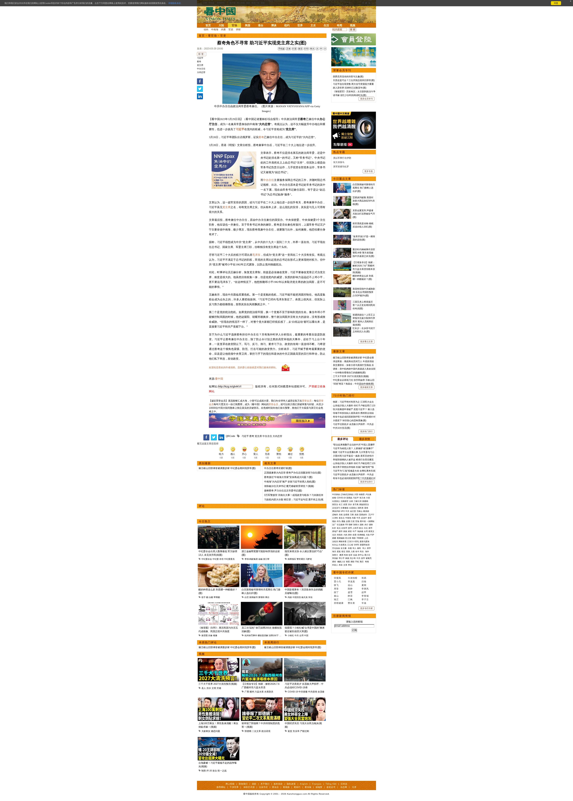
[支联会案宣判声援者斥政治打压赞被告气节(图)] (342, 210)
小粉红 (291, 635)
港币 (370, 528)
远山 (350, 585)
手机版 (281, 48)
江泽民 (335, 518)
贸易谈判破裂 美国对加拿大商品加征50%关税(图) (364, 200)
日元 (366, 528)
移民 (359, 548)
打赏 (294, 48)
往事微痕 (344, 508)
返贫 (290, 731)
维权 (354, 538)
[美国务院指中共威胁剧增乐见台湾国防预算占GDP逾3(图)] (342, 289)
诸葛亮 (369, 558)
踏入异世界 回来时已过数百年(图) (349, 87)
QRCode (230, 436)
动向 (206, 29)
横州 (252, 691)
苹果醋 (217, 597)
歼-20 (209, 770)
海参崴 (360, 531)
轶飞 (336, 585)
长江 (341, 504)
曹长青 (351, 603)
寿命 (341, 565)
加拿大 (356, 525)
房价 (350, 535)
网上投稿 (230, 784)
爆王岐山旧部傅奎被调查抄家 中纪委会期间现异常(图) (227, 468)
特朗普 (362, 494)
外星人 (335, 565)
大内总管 (201, 72)
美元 (339, 528)
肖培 (221, 559)
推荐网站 (221, 787)
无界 (354, 787)
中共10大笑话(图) (341, 428)
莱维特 (261, 597)
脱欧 (362, 525)
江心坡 (350, 545)
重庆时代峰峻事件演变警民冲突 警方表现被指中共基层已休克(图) (364, 252)
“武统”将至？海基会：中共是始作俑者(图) (353, 383)
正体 (288, 48)
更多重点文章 (366, 341)
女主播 (344, 548)
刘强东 (340, 535)
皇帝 (363, 558)
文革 (345, 565)
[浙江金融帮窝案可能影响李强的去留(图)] (261, 527)
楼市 (341, 531)
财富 (350, 531)
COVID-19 (293, 691)
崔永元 (342, 518)
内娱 (290, 597)
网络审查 (342, 541)
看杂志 (275, 787)
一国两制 (370, 521)
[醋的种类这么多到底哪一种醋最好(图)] (218, 565)
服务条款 (278, 784)
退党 (366, 508)
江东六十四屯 (353, 541)
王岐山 (359, 511)
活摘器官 (344, 501)
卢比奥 (368, 494)
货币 (350, 528)
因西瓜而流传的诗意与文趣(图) (348, 76)
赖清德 (366, 511)
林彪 (347, 558)
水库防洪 (268, 691)
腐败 (343, 521)
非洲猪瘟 (361, 535)
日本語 (344, 784)
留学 (369, 548)
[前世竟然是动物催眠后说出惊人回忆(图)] (342, 223)
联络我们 (243, 784)
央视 (350, 548)
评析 (238, 29)
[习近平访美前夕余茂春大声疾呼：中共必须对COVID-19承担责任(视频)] (305, 659)
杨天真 (304, 597)
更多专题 (368, 171)
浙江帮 (266, 559)
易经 (334, 562)
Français (316, 784)
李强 (247, 559)
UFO (343, 511)
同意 (556, 3)
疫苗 (345, 504)
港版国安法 (364, 504)
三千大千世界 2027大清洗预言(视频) (217, 684)
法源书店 (263, 787)
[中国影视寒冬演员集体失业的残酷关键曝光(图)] (305, 565)
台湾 (301, 635)
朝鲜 (350, 525)
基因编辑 (341, 538)
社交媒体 (341, 525)
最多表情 (364, 439)
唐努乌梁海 (364, 541)
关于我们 (265, 784)
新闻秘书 (253, 597)
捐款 (254, 784)
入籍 (353, 551)
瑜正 (336, 599)
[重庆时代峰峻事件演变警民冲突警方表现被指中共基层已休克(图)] (342, 249)
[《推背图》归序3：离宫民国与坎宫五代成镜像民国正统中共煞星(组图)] (218, 603)
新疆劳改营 (365, 545)
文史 (313, 25)
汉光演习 (336, 508)
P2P (372, 535)
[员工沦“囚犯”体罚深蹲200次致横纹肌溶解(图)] (261, 603)
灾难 (219, 688)
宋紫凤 (337, 578)
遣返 (339, 551)
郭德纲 (248, 731)
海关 (334, 551)
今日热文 (205, 521)
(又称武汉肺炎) (347, 494)
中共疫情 (312, 691)
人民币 (355, 528)
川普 (356, 494)
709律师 (359, 538)
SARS (356, 545)
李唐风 (365, 588)
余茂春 (321, 691)
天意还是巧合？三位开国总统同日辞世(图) (354, 80)
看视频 (286, 787)
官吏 (230, 29)
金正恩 (353, 511)
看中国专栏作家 (343, 572)
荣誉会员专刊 (342, 70)
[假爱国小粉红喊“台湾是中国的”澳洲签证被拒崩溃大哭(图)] (305, 603)
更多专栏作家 (366, 608)
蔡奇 (199, 61)
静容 (350, 596)
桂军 (350, 555)
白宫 (247, 597)
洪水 (209, 688)
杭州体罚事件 (251, 635)
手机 (357, 562)
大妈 (345, 535)
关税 (341, 514)
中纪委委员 (229, 559)
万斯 (352, 514)
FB (346, 525)
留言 (300, 48)
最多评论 (342, 439)
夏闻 (364, 585)
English (304, 784)
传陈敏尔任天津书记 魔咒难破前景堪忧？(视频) (289, 486)
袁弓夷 (355, 504)
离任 (267, 597)
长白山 (335, 545)
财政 (345, 531)
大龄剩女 (205, 731)
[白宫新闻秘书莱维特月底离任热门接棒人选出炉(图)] (261, 565)
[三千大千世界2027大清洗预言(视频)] (218, 659)
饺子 (203, 597)
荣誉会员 (307, 400)
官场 (234, 25)
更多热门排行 (366, 431)
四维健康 (339, 603)
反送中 (364, 518)
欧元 (361, 528)
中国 (306, 635)
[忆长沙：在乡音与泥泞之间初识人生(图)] (342, 328)
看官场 (212, 35)
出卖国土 (336, 501)
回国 (348, 551)
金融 (260, 559)
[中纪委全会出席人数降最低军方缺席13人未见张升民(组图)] (218, 527)
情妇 (334, 521)
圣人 (203, 688)
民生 (362, 551)
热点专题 (339, 152)
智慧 (348, 562)
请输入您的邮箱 (354, 621)
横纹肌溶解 (263, 635)
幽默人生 (341, 562)
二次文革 (256, 731)
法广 (334, 525)
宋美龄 (335, 558)
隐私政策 (291, 784)
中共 (297, 635)
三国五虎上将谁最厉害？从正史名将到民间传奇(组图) (364, 305)
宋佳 (310, 597)
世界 (300, 25)
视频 (352, 25)
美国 (247, 25)
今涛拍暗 (352, 578)
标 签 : (201, 54)
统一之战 (222, 770)
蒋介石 (367, 555)
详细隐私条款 (174, 3)
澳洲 (341, 555)
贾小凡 (337, 581)
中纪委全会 (206, 559)
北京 (334, 535)
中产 (354, 531)
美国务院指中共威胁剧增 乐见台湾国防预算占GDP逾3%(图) (364, 292)
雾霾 (334, 538)
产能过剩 (304, 731)
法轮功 (335, 541)
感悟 (352, 562)
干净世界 (234, 787)
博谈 (274, 25)
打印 (306, 48)
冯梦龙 (309, 559)
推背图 (204, 635)
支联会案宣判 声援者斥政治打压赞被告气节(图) (364, 213)
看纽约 (297, 787)
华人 (354, 548)
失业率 (296, 731)
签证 (343, 551)
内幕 (223, 29)
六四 (368, 498)
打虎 (353, 521)
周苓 (336, 588)
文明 (214, 688)
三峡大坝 (358, 501)
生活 (326, 25)
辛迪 (364, 603)
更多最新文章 (366, 387)
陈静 (350, 588)
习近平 (200, 58)
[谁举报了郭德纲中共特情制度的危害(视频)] (261, 699)
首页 (208, 25)
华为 (339, 521)
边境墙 (346, 514)
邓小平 (342, 558)
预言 (362, 562)
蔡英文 (371, 531)
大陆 (221, 25)
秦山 (336, 596)
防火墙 (348, 538)
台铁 (351, 501)
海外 (367, 551)
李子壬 (365, 599)
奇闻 (339, 25)
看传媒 (308, 787)
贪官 (370, 518)
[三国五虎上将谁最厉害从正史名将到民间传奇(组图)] (342, 301)
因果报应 (292, 559)
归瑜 (364, 581)
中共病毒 (303, 691)
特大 (312, 48)
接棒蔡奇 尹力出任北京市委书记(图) (283, 490)
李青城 (365, 596)
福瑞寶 (319, 787)
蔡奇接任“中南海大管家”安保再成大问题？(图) (288, 477)
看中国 (221, 13)
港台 (260, 25)
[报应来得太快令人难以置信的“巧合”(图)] (305, 527)
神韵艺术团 (249, 787)
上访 (366, 538)
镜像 (215, 635)
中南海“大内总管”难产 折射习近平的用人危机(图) (289, 481)
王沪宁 (371, 514)
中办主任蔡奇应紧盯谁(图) (278, 468)
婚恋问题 (215, 731)
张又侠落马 (338, 162)
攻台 (214, 770)
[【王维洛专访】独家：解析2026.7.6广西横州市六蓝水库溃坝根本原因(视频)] (261, 659)
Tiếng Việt (331, 784)
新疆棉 (365, 501)
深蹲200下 (274, 635)
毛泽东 (256, 254)
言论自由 (336, 548)
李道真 (351, 581)
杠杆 (334, 528)
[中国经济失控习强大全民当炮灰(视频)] (305, 699)
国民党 (360, 508)
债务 (371, 525)
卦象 (210, 635)
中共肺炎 (336, 494)
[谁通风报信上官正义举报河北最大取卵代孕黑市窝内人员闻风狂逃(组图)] (342, 314)
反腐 (348, 521)
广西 (247, 691)
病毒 (334, 498)
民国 (346, 555)
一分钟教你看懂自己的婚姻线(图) (349, 372)
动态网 (343, 787)
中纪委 (215, 559)
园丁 (336, 592)
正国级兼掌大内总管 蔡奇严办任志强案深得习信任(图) (292, 472)
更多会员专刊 (366, 98)
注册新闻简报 (342, 615)
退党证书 (330, 787)
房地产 (335, 531)
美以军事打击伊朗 (342, 158)
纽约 (287, 25)
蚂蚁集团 (253, 559)
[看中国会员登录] (353, 39)
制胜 (203, 770)
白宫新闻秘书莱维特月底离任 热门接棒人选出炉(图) (364, 187)
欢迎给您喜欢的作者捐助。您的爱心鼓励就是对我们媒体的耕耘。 (243, 367)
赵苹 (364, 592)
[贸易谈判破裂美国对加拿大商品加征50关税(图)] (342, 197)
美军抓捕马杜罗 (341, 166)
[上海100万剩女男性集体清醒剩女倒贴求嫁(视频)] (218, 699)
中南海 (214, 29)
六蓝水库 (259, 691)
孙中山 (361, 555)
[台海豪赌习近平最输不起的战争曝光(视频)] (218, 738)
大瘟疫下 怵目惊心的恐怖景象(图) (349, 420)
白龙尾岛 (342, 545)
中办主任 (201, 68)
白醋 (211, 597)
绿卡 (357, 551)
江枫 (350, 599)
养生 (350, 565)
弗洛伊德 (336, 511)
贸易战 (349, 498)
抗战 (355, 555)
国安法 (335, 504)
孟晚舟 (335, 514)
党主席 (200, 65)
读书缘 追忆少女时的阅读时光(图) (349, 95)
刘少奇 (353, 558)
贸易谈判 (363, 514)
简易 (364, 578)
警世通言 (301, 559)
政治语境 (265, 731)
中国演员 (296, 597)
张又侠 (362, 498)
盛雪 (350, 592)
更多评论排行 (366, 482)
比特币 (344, 528)
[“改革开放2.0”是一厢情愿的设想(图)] (342, 236)
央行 (366, 525)
